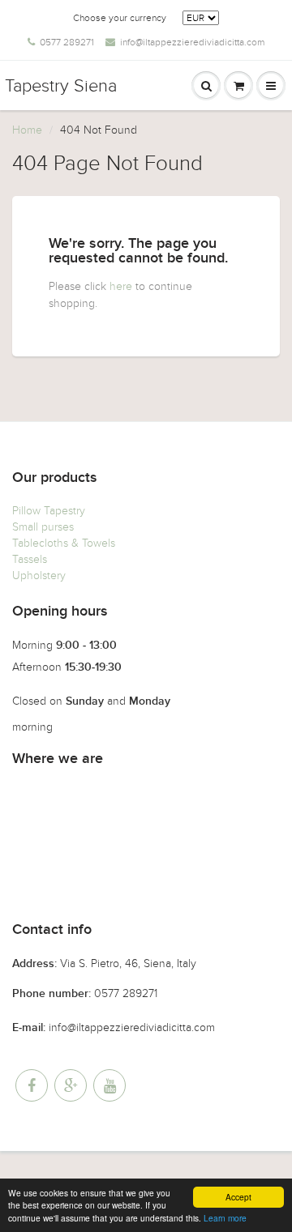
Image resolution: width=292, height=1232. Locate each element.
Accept (238, 1197)
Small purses (43, 527)
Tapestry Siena (61, 85)
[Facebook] (31, 1085)
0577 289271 (67, 42)
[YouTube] (109, 1085)
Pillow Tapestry (48, 511)
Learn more (225, 1218)
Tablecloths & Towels (63, 543)
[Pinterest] (70, 1085)
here (121, 286)
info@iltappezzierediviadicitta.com (192, 42)
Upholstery (39, 575)
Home (27, 130)
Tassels (29, 559)
